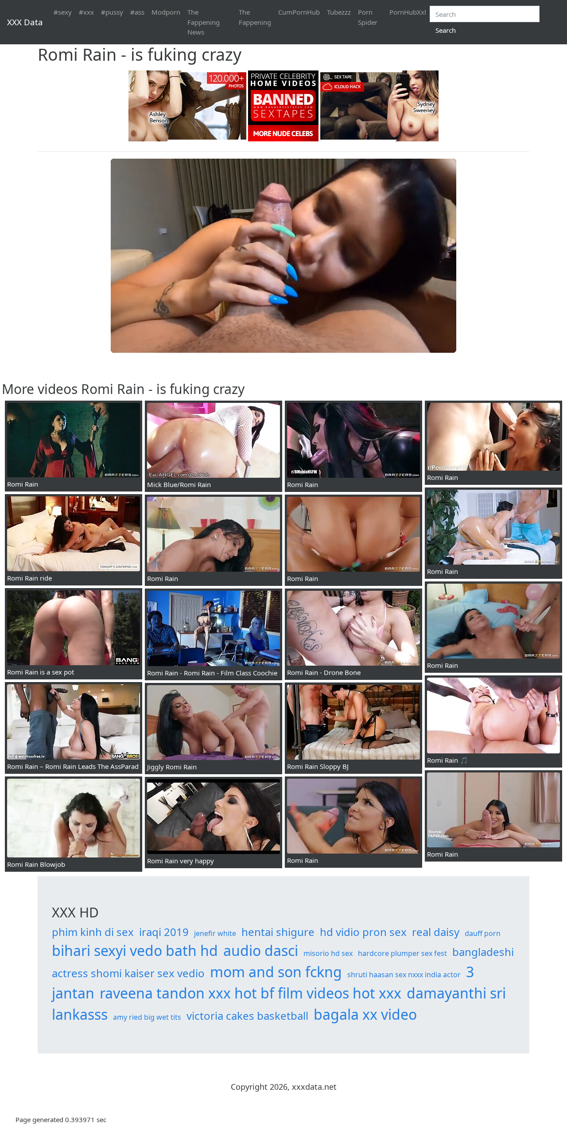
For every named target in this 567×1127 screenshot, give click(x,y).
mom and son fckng (276, 971)
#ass (137, 12)
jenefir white (215, 933)
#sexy (63, 12)
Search (445, 30)
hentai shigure (278, 931)
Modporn (165, 12)
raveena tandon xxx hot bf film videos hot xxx (250, 992)
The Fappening (255, 17)
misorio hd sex (328, 953)
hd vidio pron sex (363, 931)
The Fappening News (203, 22)
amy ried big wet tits (147, 1017)
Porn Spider (367, 17)
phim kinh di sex (93, 931)
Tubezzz (339, 12)
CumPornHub (299, 12)
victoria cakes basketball (247, 1015)
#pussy (112, 12)
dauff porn (483, 933)
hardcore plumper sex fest (402, 953)
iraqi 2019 (164, 931)
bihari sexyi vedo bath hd (135, 950)
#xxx (86, 12)
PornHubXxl (407, 12)
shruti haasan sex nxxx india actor (404, 974)
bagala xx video (365, 1014)
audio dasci (260, 950)
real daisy (435, 931)
